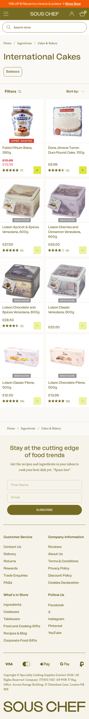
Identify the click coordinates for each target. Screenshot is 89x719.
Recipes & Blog (15, 633)
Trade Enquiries (16, 575)
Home (7, 43)
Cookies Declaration (63, 582)
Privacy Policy (58, 568)
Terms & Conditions (63, 561)
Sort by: (72, 91)
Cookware (11, 612)
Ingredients (24, 43)
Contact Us (12, 547)
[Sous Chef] (44, 14)
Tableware (12, 619)
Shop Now (73, 3)
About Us (55, 554)
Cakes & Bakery (47, 43)
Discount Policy (60, 575)
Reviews (54, 547)
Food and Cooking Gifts (22, 626)
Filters (10, 91)
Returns (10, 561)
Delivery (10, 554)
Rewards (11, 568)
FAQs (8, 582)
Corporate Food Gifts (20, 640)
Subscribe (44, 509)
